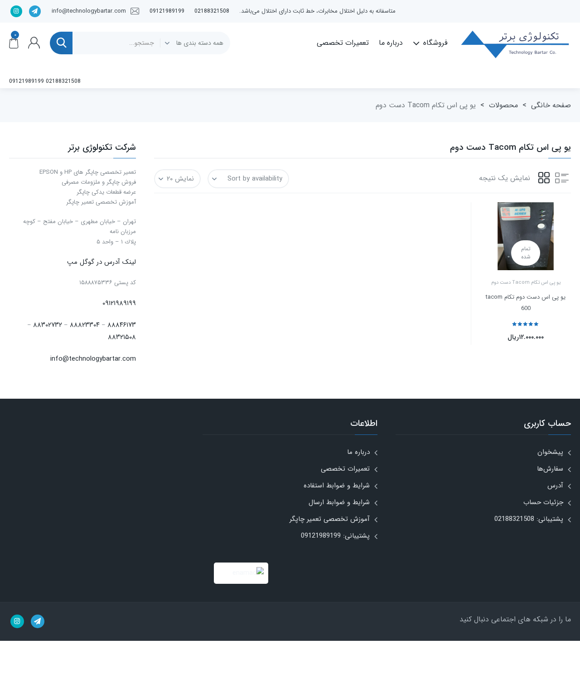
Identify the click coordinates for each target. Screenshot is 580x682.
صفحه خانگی (551, 105)
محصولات (503, 105)
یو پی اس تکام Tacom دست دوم (526, 282)
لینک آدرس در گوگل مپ (101, 262)
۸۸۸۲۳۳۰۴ (85, 325)
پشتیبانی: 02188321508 (528, 519)
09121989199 (167, 11)
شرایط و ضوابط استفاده (337, 485)
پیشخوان (550, 452)
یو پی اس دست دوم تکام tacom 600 (526, 302)
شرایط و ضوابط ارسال (339, 502)
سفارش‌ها (550, 468)
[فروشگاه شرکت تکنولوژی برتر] (514, 43)
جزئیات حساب (543, 502)
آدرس (555, 485)
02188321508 (211, 11)
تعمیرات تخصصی (343, 42)
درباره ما (391, 42)
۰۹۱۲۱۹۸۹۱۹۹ (119, 303)
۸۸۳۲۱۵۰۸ (122, 337)
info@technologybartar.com (93, 358)
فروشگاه (435, 42)
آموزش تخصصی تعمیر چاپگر (330, 519)
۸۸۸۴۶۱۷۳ (121, 325)
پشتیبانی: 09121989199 (335, 535)
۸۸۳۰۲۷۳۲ (47, 325)
